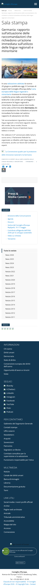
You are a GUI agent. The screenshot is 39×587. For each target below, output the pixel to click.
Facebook (10, 400)
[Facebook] (3, 166)
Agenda (10, 219)
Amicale (7, 513)
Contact (33, 584)
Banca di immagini (11, 479)
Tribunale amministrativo (14, 517)
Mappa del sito (10, 524)
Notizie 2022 (10, 271)
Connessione (9, 532)
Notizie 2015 (10, 300)
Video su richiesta (14, 236)
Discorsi (11, 222)
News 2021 (9, 276)
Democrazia (9, 356)
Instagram (10, 397)
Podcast (9, 412)
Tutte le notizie (10, 251)
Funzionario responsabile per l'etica (19, 460)
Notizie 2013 (10, 309)
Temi (6, 490)
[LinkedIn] (10, 166)
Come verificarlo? (19, 556)
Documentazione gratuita (14, 486)
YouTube (10, 404)
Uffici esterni (9, 431)
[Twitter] (6, 166)
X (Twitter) (10, 389)
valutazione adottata (15, 83)
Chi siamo (8, 349)
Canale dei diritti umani (13, 475)
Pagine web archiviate (13, 509)
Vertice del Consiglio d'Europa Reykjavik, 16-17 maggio (19, 226)
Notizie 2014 (10, 305)
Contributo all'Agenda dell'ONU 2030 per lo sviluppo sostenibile (20, 231)
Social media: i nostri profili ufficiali (18, 502)
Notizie (7, 471)
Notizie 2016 (10, 296)
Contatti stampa (10, 427)
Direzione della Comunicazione (19, 216)
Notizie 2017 (10, 292)
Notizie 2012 (10, 313)
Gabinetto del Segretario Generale (18, 423)
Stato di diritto (10, 360)
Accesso (7, 528)
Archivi (6, 506)
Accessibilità (9, 521)
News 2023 (9, 267)
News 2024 (9, 263)
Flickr (8, 408)
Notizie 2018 (10, 288)
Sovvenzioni (9, 442)
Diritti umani (9, 352)
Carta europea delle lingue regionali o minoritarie (19, 92)
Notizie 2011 (10, 317)
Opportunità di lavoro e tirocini (16, 370)
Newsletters (9, 435)
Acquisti (7, 438)
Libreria (7, 483)
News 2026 (9, 255)
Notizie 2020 (10, 280)
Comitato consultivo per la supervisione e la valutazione (16, 454)
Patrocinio (8, 446)
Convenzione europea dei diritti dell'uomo (17, 365)
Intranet (20, 562)
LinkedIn (10, 393)
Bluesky (9, 385)
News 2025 (9, 259)
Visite (6, 374)
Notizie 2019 (10, 284)
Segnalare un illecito (12, 449)
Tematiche (11, 239)
